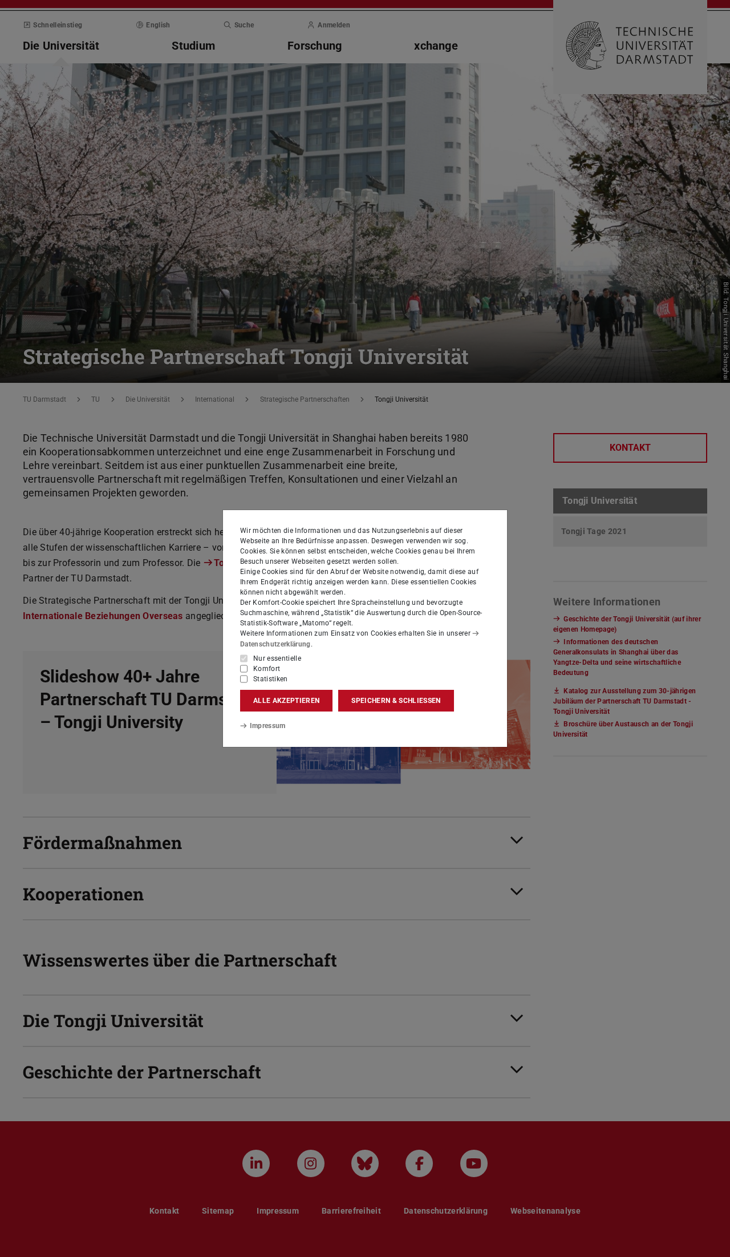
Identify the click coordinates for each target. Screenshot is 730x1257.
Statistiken (270, 679)
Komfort (266, 669)
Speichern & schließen (395, 701)
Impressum (268, 726)
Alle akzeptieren (286, 701)
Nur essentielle (277, 658)
